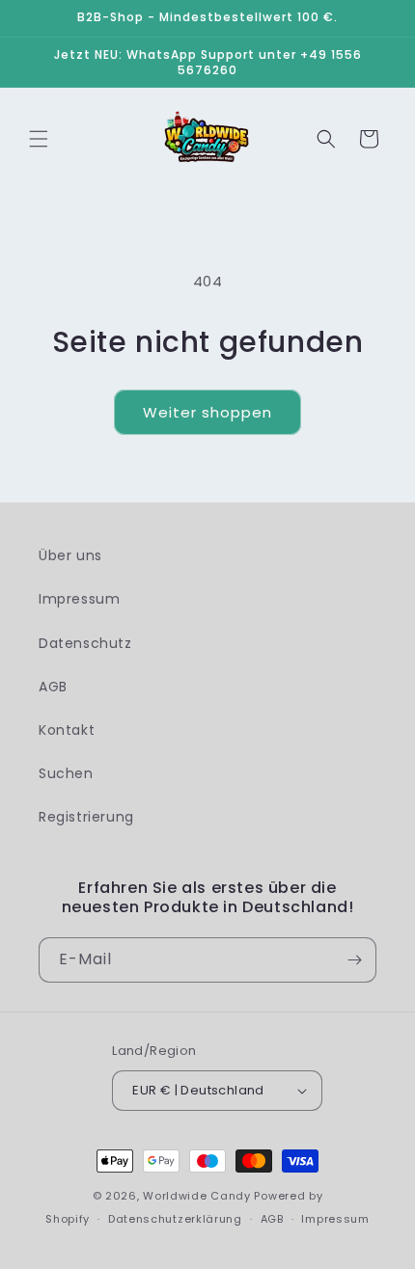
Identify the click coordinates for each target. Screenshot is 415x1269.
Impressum (79, 598)
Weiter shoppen (207, 412)
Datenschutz (85, 643)
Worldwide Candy (197, 1195)
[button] (38, 139)
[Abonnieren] (354, 960)
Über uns (70, 555)
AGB (53, 686)
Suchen (66, 773)
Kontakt (67, 730)
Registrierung (86, 816)
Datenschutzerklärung (175, 1219)
